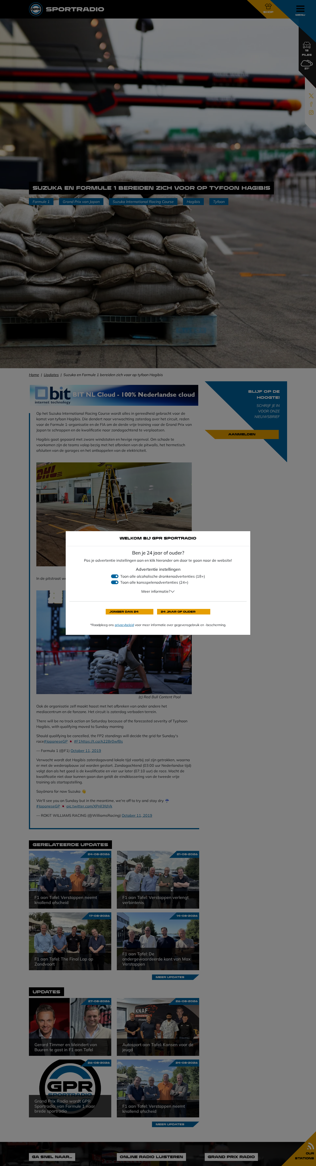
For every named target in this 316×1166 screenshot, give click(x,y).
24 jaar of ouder (178, 611)
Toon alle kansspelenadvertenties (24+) (154, 582)
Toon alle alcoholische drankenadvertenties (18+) (162, 576)
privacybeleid (124, 625)
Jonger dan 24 (124, 611)
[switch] (114, 576)
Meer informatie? (155, 591)
